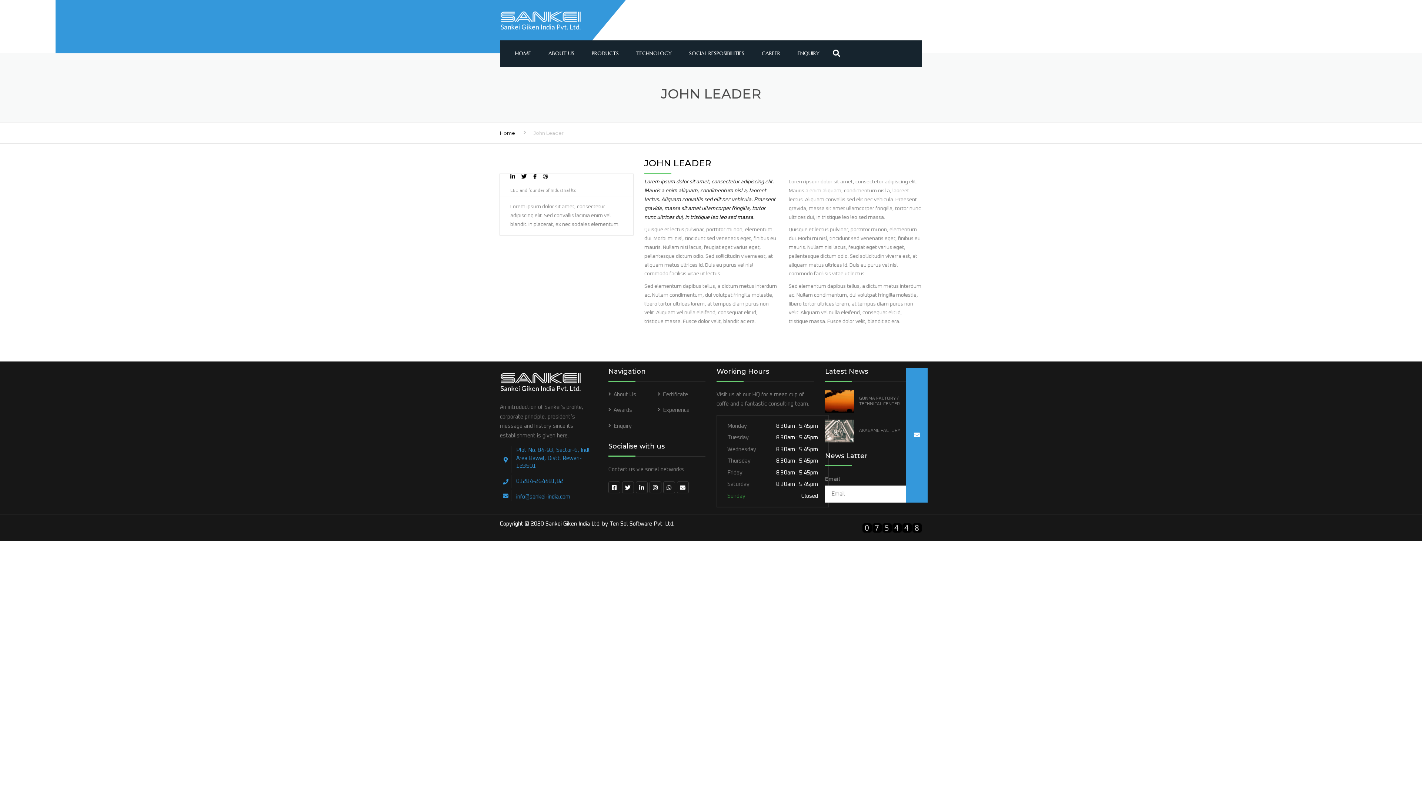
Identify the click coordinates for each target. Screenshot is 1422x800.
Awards (623, 410)
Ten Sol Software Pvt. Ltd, (642, 524)
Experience (676, 410)
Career (771, 53)
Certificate (675, 394)
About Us (561, 53)
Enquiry (809, 53)
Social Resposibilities (716, 53)
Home (523, 53)
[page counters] (892, 528)
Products (605, 53)
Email (832, 479)
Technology (654, 53)
